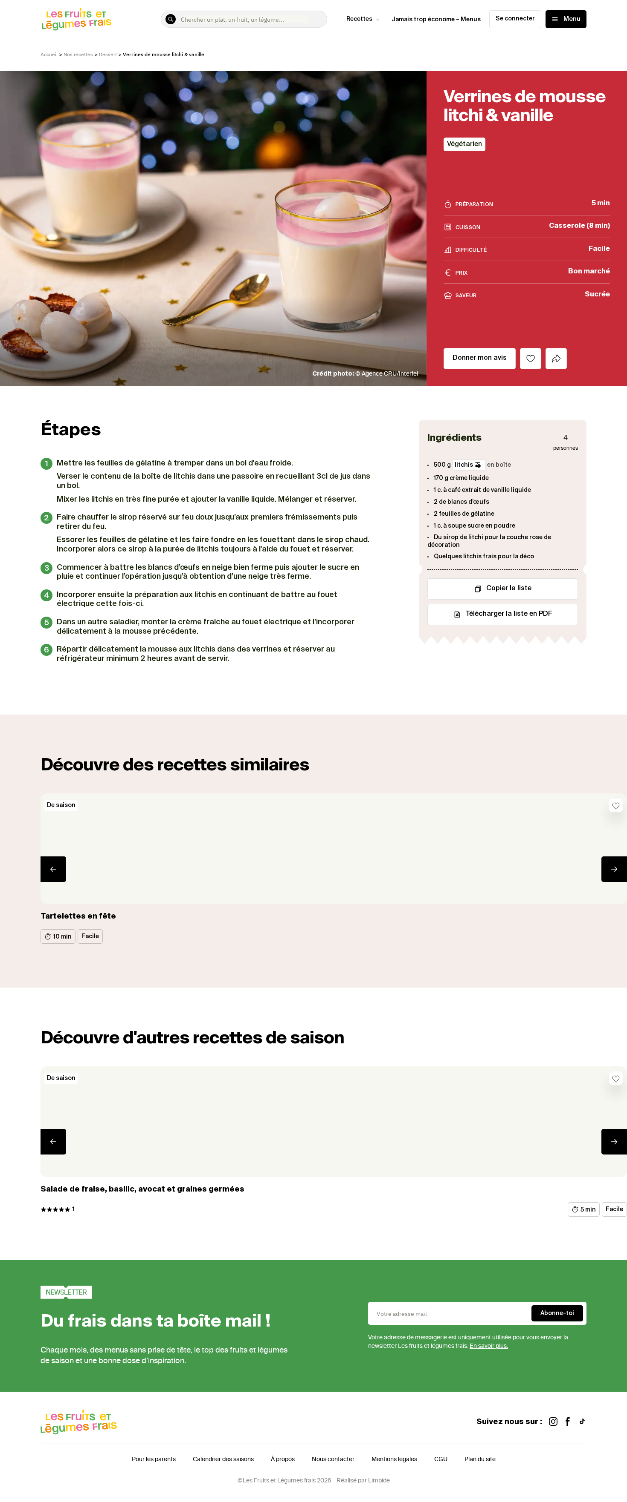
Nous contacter (333, 1459)
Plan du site (480, 1459)
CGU (440, 1459)
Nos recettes (78, 54)
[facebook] (567, 1422)
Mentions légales (394, 1459)
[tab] (556, 358)
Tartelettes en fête (78, 916)
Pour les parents (154, 1459)
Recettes (359, 19)
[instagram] (553, 1422)
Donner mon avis (480, 358)
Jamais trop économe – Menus (436, 20)
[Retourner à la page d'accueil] (77, 19)
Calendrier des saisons (223, 1459)
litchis (464, 465)
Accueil (49, 54)
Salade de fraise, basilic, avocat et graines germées (142, 1189)
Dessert (108, 54)
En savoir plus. (489, 1346)
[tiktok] (582, 1422)
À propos (283, 1459)
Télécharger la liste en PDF (508, 614)
